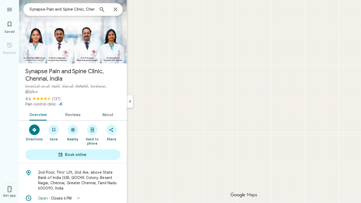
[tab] (37, 114)
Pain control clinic (40, 104)
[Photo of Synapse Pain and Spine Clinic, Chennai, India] (73, 31)
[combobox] (62, 9)
